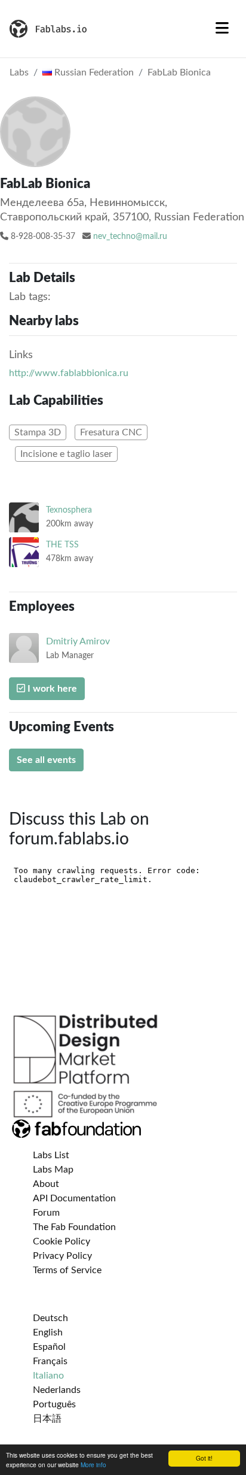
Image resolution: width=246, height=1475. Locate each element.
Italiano (48, 1375)
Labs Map (53, 1169)
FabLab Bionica (179, 72)
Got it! (204, 1457)
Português (54, 1404)
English (48, 1332)
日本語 (47, 1418)
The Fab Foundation (74, 1227)
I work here (51, 688)
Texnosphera (69, 509)
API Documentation (74, 1198)
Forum (46, 1212)
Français (50, 1361)
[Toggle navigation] (222, 29)
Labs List (51, 1155)
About (46, 1184)
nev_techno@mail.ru (130, 236)
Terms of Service (67, 1270)
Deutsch (50, 1318)
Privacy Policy (62, 1256)
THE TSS (62, 544)
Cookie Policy (61, 1241)
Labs (19, 72)
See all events (46, 760)
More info (93, 1464)
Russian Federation (93, 72)
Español (49, 1347)
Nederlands (57, 1390)
